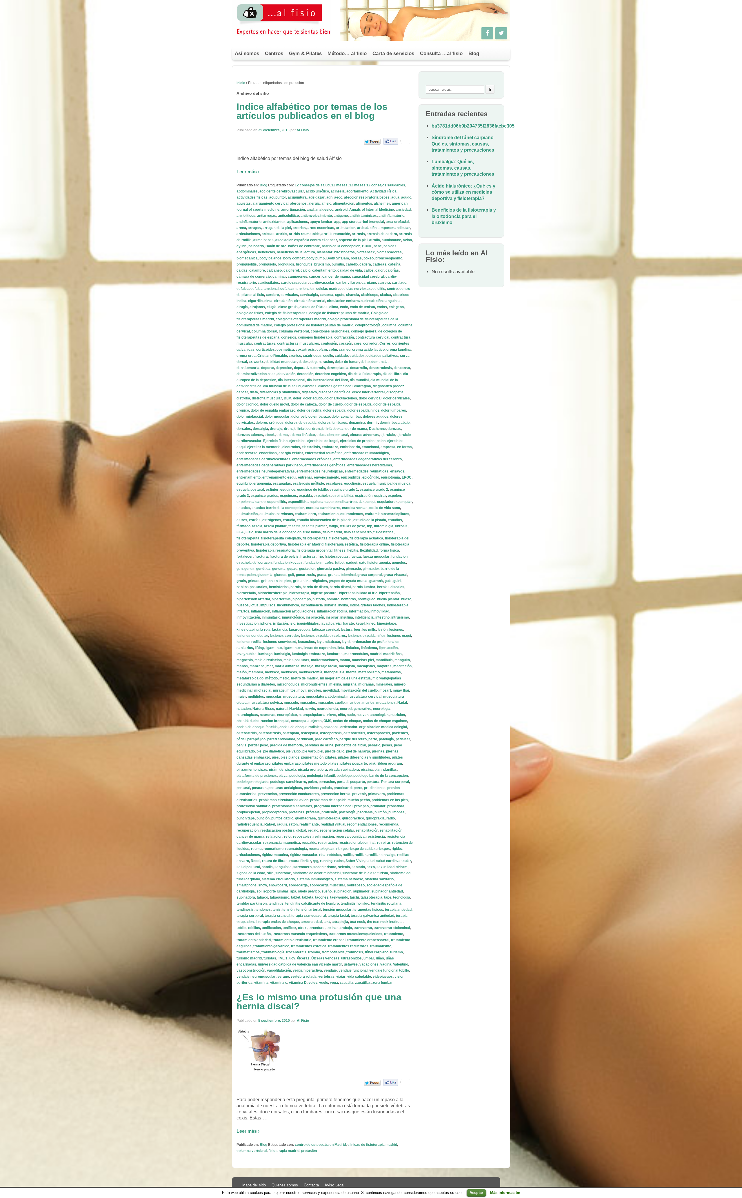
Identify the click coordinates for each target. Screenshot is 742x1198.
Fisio (249, 532)
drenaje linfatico (297, 429)
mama (345, 660)
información (359, 611)
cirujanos (257, 307)
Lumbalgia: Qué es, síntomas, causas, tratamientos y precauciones (463, 168)
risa (322, 855)
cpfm (333, 350)
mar (269, 666)
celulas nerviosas (356, 289)
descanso (402, 368)
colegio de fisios (250, 313)
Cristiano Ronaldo (272, 356)
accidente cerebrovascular (281, 191)
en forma (404, 447)
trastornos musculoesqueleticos (355, 934)
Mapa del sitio (254, 1185)
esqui (370, 502)
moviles (314, 690)
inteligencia (364, 617)
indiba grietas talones (367, 605)
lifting (259, 648)
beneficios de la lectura (296, 252)
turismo (396, 952)
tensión (288, 910)
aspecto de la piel (353, 240)
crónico (295, 356)
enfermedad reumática (324, 453)
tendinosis (245, 910)
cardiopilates (268, 283)
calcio (305, 270)
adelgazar (316, 197)
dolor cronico (247, 404)
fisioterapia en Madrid (305, 544)
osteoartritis (247, 733)
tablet (295, 897)
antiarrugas (266, 216)
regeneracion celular (337, 830)
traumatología (272, 952)
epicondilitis (351, 477)
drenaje (276, 429)
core (357, 343)
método (271, 678)
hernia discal (340, 587)
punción (263, 818)
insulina (346, 617)
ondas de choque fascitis (257, 727)
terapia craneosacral (308, 916)
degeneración (321, 362)
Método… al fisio (347, 53)
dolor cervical (370, 398)
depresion (284, 368)
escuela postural (250, 490)
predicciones (374, 788)
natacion (244, 709)
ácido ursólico (317, 191)
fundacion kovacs (288, 563)
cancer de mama (336, 276)
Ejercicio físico (275, 441)
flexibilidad (369, 550)
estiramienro (305, 514)
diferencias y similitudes (280, 392)
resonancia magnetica (281, 843)
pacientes (400, 733)
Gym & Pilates (305, 53)
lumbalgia (282, 654)
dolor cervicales (396, 398)
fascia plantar (275, 526)
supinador (361, 891)
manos (242, 666)
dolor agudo (313, 398)
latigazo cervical (325, 630)
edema (282, 435)
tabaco (262, 897)
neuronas (267, 715)
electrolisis (311, 447)
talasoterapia (371, 897)
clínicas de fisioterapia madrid (372, 1145)
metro (284, 678)
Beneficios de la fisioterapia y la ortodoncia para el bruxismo (464, 216)
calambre (257, 270)
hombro (333, 599)
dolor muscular (277, 417)
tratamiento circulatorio (291, 940)
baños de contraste (304, 246)
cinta (268, 301)
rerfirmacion (323, 837)
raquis (282, 824)
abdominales (247, 191)
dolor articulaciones (340, 398)
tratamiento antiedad (254, 940)
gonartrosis (305, 575)
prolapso (361, 806)
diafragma (362, 386)
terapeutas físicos (368, 910)
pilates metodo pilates (320, 763)
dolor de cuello (331, 404)
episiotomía (390, 477)
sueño (326, 891)
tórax (302, 928)
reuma (256, 849)
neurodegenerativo (355, 709)
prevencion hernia (335, 794)
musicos (353, 703)
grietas (253, 581)
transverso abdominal (392, 928)
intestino (382, 617)
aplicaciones (297, 222)
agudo (406, 197)
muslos (368, 703)
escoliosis (352, 483)
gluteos (280, 575)
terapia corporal (250, 916)
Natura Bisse (263, 709)
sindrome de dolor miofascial (317, 873)
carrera (384, 283)
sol (259, 891)
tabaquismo (279, 897)
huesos (243, 605)
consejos (288, 337)
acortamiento (357, 191)
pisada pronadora (312, 770)
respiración (327, 843)
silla (270, 873)
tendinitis (275, 903)
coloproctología (368, 325)
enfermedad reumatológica (366, 453)
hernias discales (390, 587)
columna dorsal (264, 331)
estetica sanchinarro (323, 508)
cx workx (256, 362)
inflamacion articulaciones (293, 611)
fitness (339, 550)
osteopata (291, 733)
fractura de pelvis (284, 557)
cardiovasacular (294, 283)
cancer (315, 276)
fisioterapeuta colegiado (281, 538)
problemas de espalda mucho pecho (340, 800)
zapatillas (363, 983)
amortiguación (293, 210)
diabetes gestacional (335, 386)
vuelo (323, 983)
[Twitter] (501, 33)
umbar (368, 958)
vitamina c (278, 983)
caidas (242, 270)
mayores (384, 666)
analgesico (324, 210)
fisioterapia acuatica (366, 538)
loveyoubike (247, 654)
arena (241, 228)
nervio (310, 709)
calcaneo (274, 270)
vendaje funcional (353, 970)
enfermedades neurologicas (320, 471)
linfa (340, 648)
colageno (396, 307)
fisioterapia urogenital (314, 550)
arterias (299, 228)
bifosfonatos (344, 252)
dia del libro (392, 374)
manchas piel (363, 660)
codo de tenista (362, 307)
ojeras (316, 721)
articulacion (345, 228)
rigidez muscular (303, 855)
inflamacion (260, 611)
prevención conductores (299, 794)
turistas (269, 958)
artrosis (358, 234)
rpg (315, 861)
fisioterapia (338, 538)
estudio (289, 520)
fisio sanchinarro (358, 532)
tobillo (241, 928)
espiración (363, 496)
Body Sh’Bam (337, 258)
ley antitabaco (328, 642)
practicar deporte (348, 788)
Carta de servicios (393, 53)
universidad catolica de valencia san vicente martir (300, 964)
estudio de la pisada (369, 520)
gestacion (307, 569)
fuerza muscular (376, 557)
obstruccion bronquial (271, 721)
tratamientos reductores (348, 946)
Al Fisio (303, 130)
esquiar (405, 502)
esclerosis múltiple (308, 483)
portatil (342, 782)
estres (242, 520)
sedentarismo (324, 867)
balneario (256, 246)
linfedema (369, 648)
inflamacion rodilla (332, 611)
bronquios (286, 264)
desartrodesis (380, 368)
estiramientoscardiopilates (387, 514)
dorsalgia (260, 429)
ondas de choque (347, 721)
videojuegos (383, 977)
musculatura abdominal (325, 697)
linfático (352, 648)
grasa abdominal (342, 575)
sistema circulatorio (278, 879)
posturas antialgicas (285, 788)
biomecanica (247, 258)
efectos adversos (364, 435)
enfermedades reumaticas (366, 471)
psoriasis (365, 812)
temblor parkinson (252, 903)
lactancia (279, 630)
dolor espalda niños (363, 410)
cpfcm (322, 350)
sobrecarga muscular (327, 885)
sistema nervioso (348, 879)
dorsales (244, 429)
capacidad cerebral (368, 276)
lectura (346, 630)
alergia (314, 203)
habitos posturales (252, 587)
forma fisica (389, 550)
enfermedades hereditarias (369, 465)
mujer (241, 697)
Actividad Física (383, 191)
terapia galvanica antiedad (372, 916)
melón (242, 672)
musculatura (293, 697)
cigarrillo (255, 301)
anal (310, 210)
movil (301, 690)
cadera (365, 264)
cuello (328, 356)
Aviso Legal (334, 1185)
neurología (381, 709)
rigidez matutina (275, 855)
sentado (358, 867)
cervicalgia (309, 295)
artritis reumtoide (335, 234)
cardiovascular (322, 283)
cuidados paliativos (382, 356)
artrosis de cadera (382, 234)
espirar (380, 496)
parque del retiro (353, 739)
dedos (304, 362)
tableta (307, 897)
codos (382, 307)
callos (369, 270)
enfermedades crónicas (312, 459)
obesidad (244, 721)
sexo (371, 867)
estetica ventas (355, 508)
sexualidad (385, 867)
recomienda (388, 824)
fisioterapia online (374, 544)
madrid (375, 654)
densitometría (248, 368)
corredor (370, 343)
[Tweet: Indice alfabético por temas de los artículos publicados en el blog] (372, 142)
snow (262, 885)
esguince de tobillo (312, 490)
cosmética (285, 350)
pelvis (241, 745)
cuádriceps (312, 356)
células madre (328, 289)
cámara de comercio (254, 276)
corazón (345, 343)
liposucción (388, 648)
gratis (241, 581)
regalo (313, 830)
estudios (395, 520)
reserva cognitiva (350, 837)
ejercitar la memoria (264, 447)
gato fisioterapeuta (374, 563)
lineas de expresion (319, 648)
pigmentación (312, 757)
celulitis (378, 289)
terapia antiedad (398, 910)
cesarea (326, 295)
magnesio (245, 660)
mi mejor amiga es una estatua (345, 678)
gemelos (399, 563)
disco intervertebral (368, 392)
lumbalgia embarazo (308, 654)
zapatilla (346, 983)
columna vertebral (294, 331)
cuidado (341, 356)
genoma (278, 569)
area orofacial (397, 222)
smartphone (247, 885)
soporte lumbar (275, 891)
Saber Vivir (354, 861)
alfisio (326, 203)
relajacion (274, 837)
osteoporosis (331, 733)
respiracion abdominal (357, 843)
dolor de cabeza (304, 404)
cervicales (289, 295)
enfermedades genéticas (324, 465)
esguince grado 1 (344, 490)
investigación (248, 623)
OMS (327, 721)
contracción (344, 337)
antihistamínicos (363, 216)
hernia (295, 587)
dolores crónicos (269, 423)
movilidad (331, 690)
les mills (369, 630)
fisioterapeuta (248, 538)
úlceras (303, 958)
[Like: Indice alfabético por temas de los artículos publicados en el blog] (390, 141)
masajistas (366, 666)
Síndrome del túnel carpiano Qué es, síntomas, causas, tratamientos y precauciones (463, 143)
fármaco (243, 526)
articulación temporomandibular (383, 228)
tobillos (254, 928)
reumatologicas (321, 849)
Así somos (247, 53)
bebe (378, 246)
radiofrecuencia (250, 824)
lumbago (265, 654)
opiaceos (331, 727)
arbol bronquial (371, 222)
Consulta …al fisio (441, 53)
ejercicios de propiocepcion (362, 441)
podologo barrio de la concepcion (380, 776)
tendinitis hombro (355, 903)
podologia (297, 776)
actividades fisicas (252, 197)
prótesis (313, 812)
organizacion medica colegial (383, 727)
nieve (331, 715)
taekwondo (339, 897)
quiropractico (353, 818)
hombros (348, 599)
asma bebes (263, 240)
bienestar (324, 252)
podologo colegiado (252, 782)
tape (387, 897)
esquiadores (387, 502)
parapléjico (256, 739)
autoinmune (391, 240)
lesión (383, 630)
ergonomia (262, 483)
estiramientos (351, 514)
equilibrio (244, 483)
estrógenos (271, 520)
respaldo (309, 843)
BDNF (367, 246)
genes (249, 569)
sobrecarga (298, 885)
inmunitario (271, 617)
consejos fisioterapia (315, 337)
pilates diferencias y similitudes (364, 757)
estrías (255, 520)
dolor (297, 398)
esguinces (288, 496)
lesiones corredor (284, 636)
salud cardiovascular (393, 861)
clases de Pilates (313, 307)
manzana (257, 666)
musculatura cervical (363, 697)
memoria (255, 672)
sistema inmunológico (315, 879)
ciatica (385, 295)
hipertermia (281, 599)
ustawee (351, 964)
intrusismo (400, 617)
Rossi (255, 861)
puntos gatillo (282, 818)
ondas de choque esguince (385, 721)
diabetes (309, 386)
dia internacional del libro (327, 380)
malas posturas (296, 660)
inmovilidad (379, 611)
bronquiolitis (247, 264)
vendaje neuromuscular (256, 977)
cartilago (399, 283)
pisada (290, 770)
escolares (334, 483)
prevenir (359, 794)
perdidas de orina (319, 745)
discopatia (394, 392)
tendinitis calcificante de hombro (312, 903)
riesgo (341, 849)
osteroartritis (354, 733)
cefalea (243, 289)
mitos (291, 690)
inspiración (315, 617)
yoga (334, 983)
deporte (267, 368)
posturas (259, 788)
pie (259, 751)
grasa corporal (369, 575)
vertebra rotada (304, 977)
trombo (314, 952)
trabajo (346, 928)
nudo (351, 715)
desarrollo (358, 368)
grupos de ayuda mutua (348, 581)
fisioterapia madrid (283, 1151)
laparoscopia (299, 630)
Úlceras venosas (325, 958)
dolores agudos (375, 417)
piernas (378, 751)
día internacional (291, 380)
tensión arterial (308, 910)
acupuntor (277, 197)
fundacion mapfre (318, 563)
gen (240, 569)
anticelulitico (288, 216)
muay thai (401, 690)
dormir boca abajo (395, 423)
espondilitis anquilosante (308, 502)
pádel (241, 739)
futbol (339, 563)
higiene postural (324, 593)
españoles (322, 496)
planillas (390, 770)
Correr (384, 343)
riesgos (383, 849)
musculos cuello (331, 703)
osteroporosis (378, 733)
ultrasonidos (351, 958)
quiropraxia (375, 818)
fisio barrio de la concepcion (278, 532)
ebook (270, 435)
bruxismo (322, 264)
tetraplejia (340, 922)
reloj (287, 837)
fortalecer (245, 557)
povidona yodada (318, 788)
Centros (274, 53)
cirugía (242, 307)
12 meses (339, 185)
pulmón (380, 812)
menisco (272, 672)
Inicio (241, 83)
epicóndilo (370, 477)
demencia (379, 362)
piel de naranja (358, 751)
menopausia (334, 672)
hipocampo (301, 599)
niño (341, 715)
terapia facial (338, 916)
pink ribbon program (385, 763)
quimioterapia (329, 818)
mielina (335, 684)
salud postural (248, 867)
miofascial (262, 690)
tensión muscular (337, 910)
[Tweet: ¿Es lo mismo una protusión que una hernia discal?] (372, 1083)
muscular (273, 697)
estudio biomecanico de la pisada (324, 520)
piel (320, 751)
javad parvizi (331, 623)
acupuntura (297, 197)
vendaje (330, 970)
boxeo (368, 258)
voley (312, 983)
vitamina (261, 983)
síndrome (283, 873)
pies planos (290, 757)
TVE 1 (283, 958)
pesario (374, 745)
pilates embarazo (286, 763)
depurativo (303, 368)
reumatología (296, 849)
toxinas (332, 928)
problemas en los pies (390, 800)
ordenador (348, 727)
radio (390, 818)
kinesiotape (386, 623)
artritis (281, 234)
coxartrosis (305, 350)
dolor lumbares (393, 410)
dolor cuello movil (274, 404)
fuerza (355, 557)
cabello (352, 264)
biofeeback (366, 252)
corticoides (265, 350)
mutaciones (386, 703)
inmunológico (293, 617)
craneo (344, 350)
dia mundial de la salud (282, 386)
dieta (254, 392)
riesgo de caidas (362, 849)
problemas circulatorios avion (283, 800)
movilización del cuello (359, 690)
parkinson (305, 739)
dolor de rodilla (309, 410)
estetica (243, 508)
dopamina (357, 423)
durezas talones (250, 435)
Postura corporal (395, 782)
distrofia (243, 398)
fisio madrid (332, 532)
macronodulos (356, 654)
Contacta (311, 1185)
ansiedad (403, 210)
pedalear (403, 739)
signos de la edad (251, 873)
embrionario (350, 447)
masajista (347, 666)
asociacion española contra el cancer (306, 240)
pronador (377, 806)
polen (312, 782)
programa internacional (333, 806)
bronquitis (304, 264)
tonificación (271, 928)
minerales (384, 684)
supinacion (342, 891)
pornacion (327, 782)
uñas (380, 958)
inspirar (332, 617)
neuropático (287, 715)
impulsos (267, 605)
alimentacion (343, 203)
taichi (354, 897)
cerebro (272, 295)
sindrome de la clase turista (365, 873)
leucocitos (306, 642)
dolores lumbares (332, 423)
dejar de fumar (347, 362)
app (337, 222)
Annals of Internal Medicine (371, 210)
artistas (268, 234)
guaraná (376, 581)
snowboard (278, 885)
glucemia (264, 575)
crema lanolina (398, 350)
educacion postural (332, 435)
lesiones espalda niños (366, 636)
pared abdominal (281, 739)
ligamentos (292, 648)
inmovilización (248, 617)
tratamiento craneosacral (368, 940)
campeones (297, 276)
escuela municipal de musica (386, 483)
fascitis (294, 526)
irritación (280, 623)
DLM (287, 398)
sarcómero (302, 867)
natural (282, 709)
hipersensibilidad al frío (358, 593)
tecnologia (401, 897)
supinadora (246, 897)
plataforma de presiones (257, 776)
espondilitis (276, 502)
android (341, 210)
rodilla (348, 855)
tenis (276, 910)
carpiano (368, 283)
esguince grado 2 (374, 490)
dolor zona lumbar (346, 417)
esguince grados (264, 496)
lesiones (396, 630)
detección (305, 374)
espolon (394, 496)
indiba (343, 605)
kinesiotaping (248, 630)
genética (263, 569)
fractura (261, 557)
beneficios (266, 252)
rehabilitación (367, 830)
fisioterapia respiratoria (275, 550)
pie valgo (293, 751)
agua (395, 197)
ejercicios (297, 441)
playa (283, 776)
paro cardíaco (326, 739)
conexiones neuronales (330, 331)
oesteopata (300, 721)
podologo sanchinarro (288, 782)
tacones (321, 897)
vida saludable (359, 977)
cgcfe (339, 295)
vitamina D (298, 983)
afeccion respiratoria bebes (367, 197)
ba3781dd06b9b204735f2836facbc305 (473, 125)
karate (348, 623)
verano (283, 977)
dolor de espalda (358, 404)
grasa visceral (395, 575)
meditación (402, 666)
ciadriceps (369, 295)
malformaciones (324, 660)
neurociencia (327, 709)
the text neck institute (385, 922)
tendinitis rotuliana (386, 903)
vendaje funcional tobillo (389, 970)
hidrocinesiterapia (273, 593)
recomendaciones (362, 824)
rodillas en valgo (381, 855)
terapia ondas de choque (278, 922)
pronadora (395, 806)
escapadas (282, 483)
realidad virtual (333, 824)
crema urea (246, 356)
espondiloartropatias (347, 502)
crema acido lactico (368, 350)
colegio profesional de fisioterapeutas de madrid (313, 325)
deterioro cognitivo (330, 374)
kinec (370, 623)
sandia (267, 867)
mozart (385, 690)
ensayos (397, 471)
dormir (372, 423)
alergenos (298, 203)
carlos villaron (348, 283)
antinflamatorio (249, 222)
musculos (308, 703)
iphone (265, 623)
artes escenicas (321, 228)
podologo (344, 776)
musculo (291, 703)
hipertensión (389, 593)
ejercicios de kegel (322, 441)
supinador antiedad (387, 891)
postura (373, 782)
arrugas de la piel (277, 228)
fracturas (308, 557)
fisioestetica (383, 532)
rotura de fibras (275, 861)
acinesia (338, 191)
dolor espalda (334, 410)
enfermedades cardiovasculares (263, 459)
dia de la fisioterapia (364, 374)
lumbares (335, 654)
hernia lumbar (363, 587)
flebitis (352, 550)
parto (372, 739)
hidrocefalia (246, 593)
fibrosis (401, 526)
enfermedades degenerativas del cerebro (367, 459)
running (326, 861)
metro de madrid (304, 678)
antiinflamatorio (391, 216)
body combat (294, 258)
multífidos (256, 697)
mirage (279, 690)
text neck (357, 922)
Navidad (296, 709)
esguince (287, 490)
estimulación (247, 514)
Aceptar (476, 1192)
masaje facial (326, 666)
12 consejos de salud (312, 185)
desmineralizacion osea (256, 374)
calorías (392, 270)
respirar (383, 843)
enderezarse (247, 453)
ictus (254, 605)
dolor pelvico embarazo (310, 417)
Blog (473, 53)
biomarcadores (389, 252)
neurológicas (247, 715)
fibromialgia (383, 526)
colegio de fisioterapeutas (286, 313)
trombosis (354, 952)
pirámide (276, 770)
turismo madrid (249, 958)
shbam (402, 867)
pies (275, 757)
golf (291, 575)
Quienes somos (285, 1185)
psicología (347, 812)
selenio (344, 867)
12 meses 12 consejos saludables (377, 185)
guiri (397, 581)
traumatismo (380, 946)
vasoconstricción (251, 970)
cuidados (357, 356)
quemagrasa (305, 818)
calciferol (291, 270)
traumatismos (248, 952)
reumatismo (273, 849)
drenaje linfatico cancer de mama (339, 429)
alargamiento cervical (270, 203)
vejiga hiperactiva (307, 970)
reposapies (302, 837)
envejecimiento (326, 477)
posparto (357, 782)
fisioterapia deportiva (268, 544)
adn (329, 197)
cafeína (394, 264)
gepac (292, 569)
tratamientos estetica (308, 946)
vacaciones (369, 964)
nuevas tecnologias (373, 715)
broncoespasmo (388, 258)
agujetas (244, 203)
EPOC (407, 477)
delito (365, 362)
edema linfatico (302, 435)
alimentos (364, 203)
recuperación (248, 830)
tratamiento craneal (329, 940)
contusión (329, 343)
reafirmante (309, 824)
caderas (379, 264)
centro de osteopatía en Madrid (320, 1145)
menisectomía (310, 672)
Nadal (402, 703)
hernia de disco (315, 587)
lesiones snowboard (279, 642)
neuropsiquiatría (312, 715)
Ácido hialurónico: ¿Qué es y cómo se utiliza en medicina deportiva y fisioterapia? (463, 192)
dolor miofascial (250, 417)
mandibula (384, 660)
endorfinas (268, 453)
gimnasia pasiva (330, 569)
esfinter (272, 490)
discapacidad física (334, 392)
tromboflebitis (333, 952)
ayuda (242, 246)
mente (351, 672)
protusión (329, 812)
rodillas (360, 855)
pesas (387, 745)
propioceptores (274, 812)
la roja (265, 630)
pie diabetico (273, 751)
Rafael (269, 824)
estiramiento (328, 514)
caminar (279, 276)
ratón (293, 824)
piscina (367, 770)
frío (320, 557)
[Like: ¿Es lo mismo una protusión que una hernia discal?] (390, 1082)
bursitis (338, 264)
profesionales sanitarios (292, 806)
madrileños (392, 654)
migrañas (366, 684)
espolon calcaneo (251, 502)
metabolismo (369, 672)
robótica (334, 855)
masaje (307, 666)
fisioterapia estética (341, 544)
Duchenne (377, 429)
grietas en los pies (276, 581)
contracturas (264, 343)
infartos (243, 611)
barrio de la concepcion (341, 246)
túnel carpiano (376, 952)
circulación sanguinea (382, 301)
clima (333, 307)
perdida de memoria (286, 745)
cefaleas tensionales (297, 289)
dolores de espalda (301, 423)
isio (292, 623)
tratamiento (393, 934)
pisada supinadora (344, 770)
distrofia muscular (267, 398)
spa (293, 891)
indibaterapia (397, 605)
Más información (505, 1192)
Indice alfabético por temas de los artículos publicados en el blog (312, 111)
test (326, 922)
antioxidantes (274, 222)
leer (357, 630)
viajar (340, 977)
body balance (270, 258)
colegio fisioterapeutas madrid (301, 319)
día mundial (359, 380)
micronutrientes (314, 684)
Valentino (400, 964)
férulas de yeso (352, 526)
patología (386, 739)
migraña (350, 684)
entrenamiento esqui (279, 477)
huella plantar (388, 599)
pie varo (309, 751)
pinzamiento (247, 770)
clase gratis (288, 307)
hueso (406, 599)
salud (369, 861)
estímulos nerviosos (276, 514)
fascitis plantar (314, 526)
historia (318, 599)
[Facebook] (487, 33)
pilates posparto (353, 763)
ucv (292, 958)
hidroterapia (299, 593)
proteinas (296, 812)
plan (377, 770)
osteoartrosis (270, 733)
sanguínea (283, 867)
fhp (369, 526)
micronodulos (288, 684)
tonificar (289, 928)
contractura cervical (372, 337)
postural (243, 788)
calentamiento (324, 270)
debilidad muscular (281, 362)
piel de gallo (334, 751)
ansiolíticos (246, 216)
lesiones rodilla (249, 642)
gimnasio (353, 569)
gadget (351, 563)
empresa (388, 447)
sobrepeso (356, 885)
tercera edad (311, 922)
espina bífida (342, 496)
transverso (363, 928)
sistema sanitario (379, 879)
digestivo (309, 392)
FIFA (240, 532)
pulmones (396, 812)
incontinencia (288, 605)
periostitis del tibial (350, 745)
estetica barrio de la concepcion (278, 508)
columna (389, 325)
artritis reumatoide (304, 234)
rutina (339, 861)
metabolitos (391, 672)
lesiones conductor (252, 636)
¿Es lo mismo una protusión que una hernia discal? (319, 1002)
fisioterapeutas (315, 538)
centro (392, 289)
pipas (262, 770)
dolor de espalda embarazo (273, 410)
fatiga (333, 526)
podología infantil (321, 776)
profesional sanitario (253, 806)
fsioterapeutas (337, 557)
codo (344, 307)
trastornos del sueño (254, 934)
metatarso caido (250, 678)
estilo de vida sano (384, 508)
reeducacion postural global (283, 830)
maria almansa (287, 666)
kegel (360, 623)
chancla (352, 295)
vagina (385, 964)
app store (350, 222)
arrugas (254, 228)
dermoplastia (337, 368)
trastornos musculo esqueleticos (299, 934)
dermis (319, 368)
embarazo (330, 447)
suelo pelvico (309, 891)
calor (379, 270)
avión (407, 240)
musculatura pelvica (265, 703)
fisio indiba (312, 532)
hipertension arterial (253, 599)
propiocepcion (248, 812)
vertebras (326, 977)
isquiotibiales (308, 623)
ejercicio (388, 435)
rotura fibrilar (300, 861)
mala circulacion (268, 660)
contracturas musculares (298, 343)
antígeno (341, 216)
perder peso (258, 745)
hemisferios (279, 587)
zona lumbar (382, 983)
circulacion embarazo (345, 301)
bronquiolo (267, 264)
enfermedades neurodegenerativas (266, 471)
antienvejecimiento (316, 216)
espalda (305, 496)
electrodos (291, 447)
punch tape (246, 818)
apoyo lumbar (321, 222)
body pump (315, 258)
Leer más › (248, 171)
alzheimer (382, 203)
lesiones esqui (399, 636)
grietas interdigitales (310, 581)
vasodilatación (279, 970)
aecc (338, 197)
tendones (263, 910)
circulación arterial (309, 301)
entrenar (305, 477)
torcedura (316, 928)
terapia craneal (277, 916)
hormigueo (366, 599)
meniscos (289, 672)
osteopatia (309, 733)
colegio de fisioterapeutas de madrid (339, 313)
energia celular (291, 453)
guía (388, 581)
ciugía (272, 307)
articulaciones (248, 234)
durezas (394, 429)
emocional (370, 447)
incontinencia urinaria (319, 605)
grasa (321, 575)
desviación (286, 374)
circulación (283, 301)
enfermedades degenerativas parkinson (270, 465)
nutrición (397, 715)
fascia (257, 526)
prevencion (267, 794)
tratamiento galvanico (271, 946)
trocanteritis (296, 952)
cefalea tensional (264, 289)
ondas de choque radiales (300, 727)
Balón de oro (275, 246)
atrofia (374, 240)
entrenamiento (249, 477)
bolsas (356, 258)
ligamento (273, 648)
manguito (402, 660)
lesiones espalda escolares (323, 636)
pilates (330, 757)
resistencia (375, 837)
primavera (376, 794)
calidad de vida (349, 270)
